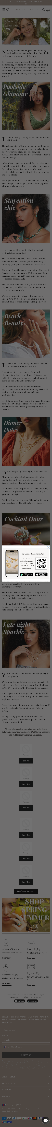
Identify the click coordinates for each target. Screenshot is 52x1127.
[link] (26, 563)
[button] (45, 1120)
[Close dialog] (48, 547)
